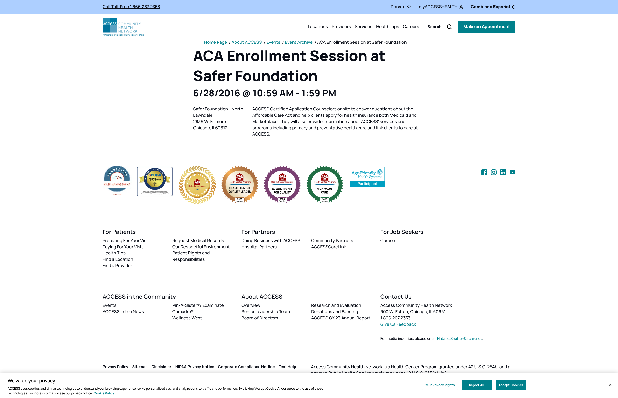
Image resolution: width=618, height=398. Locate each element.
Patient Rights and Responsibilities (191, 256)
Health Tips (387, 26)
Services (363, 26)
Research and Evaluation (336, 305)
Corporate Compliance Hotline (246, 366)
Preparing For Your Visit (126, 241)
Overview (250, 305)
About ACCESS (247, 42)
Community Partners (332, 241)
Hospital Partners (259, 247)
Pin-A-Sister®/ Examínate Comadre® (198, 309)
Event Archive (299, 42)
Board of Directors (259, 318)
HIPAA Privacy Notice (194, 366)
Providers (341, 26)
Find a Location (118, 259)
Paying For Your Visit (123, 247)
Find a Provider (117, 265)
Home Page (215, 42)
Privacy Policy (115, 366)
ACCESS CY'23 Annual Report (340, 318)
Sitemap (140, 366)
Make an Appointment (487, 26)
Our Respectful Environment (201, 247)
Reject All (476, 385)
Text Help (287, 366)
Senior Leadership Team (265, 312)
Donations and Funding (334, 312)
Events (273, 42)
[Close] (610, 385)
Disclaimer (161, 366)
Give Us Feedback (398, 324)
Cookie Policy (104, 393)
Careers (411, 26)
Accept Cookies (510, 385)
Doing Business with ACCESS (270, 241)
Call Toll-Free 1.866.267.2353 (131, 7)
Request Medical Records (198, 241)
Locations (318, 26)
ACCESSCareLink (328, 247)
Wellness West (187, 318)
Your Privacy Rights (440, 385)
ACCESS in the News (123, 312)
